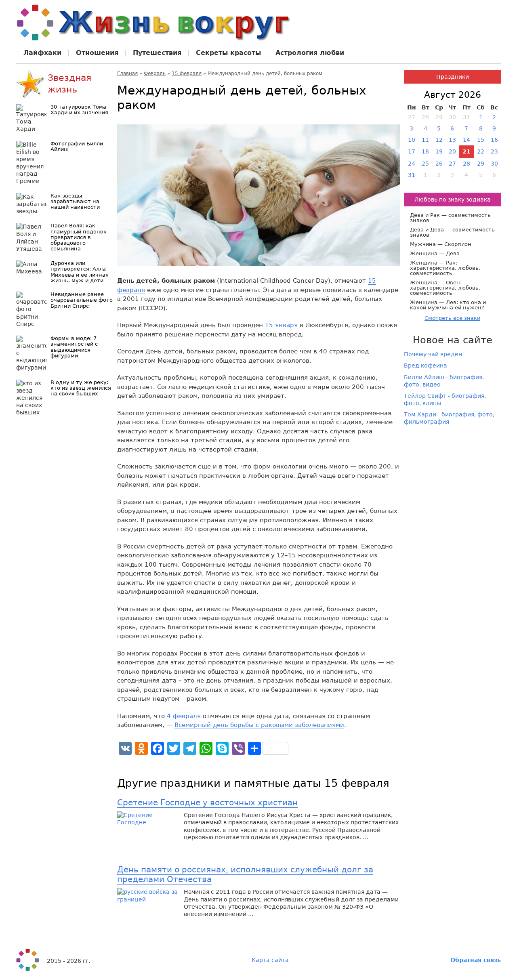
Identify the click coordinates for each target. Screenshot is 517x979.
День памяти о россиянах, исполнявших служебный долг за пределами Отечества (245, 874)
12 (439, 140)
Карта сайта (270, 960)
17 (411, 151)
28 (466, 163)
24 (411, 163)
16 (494, 140)
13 (452, 140)
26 (439, 163)
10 (411, 140)
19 (439, 151)
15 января (281, 325)
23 (494, 151)
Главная (127, 73)
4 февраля (184, 716)
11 (425, 140)
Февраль (155, 73)
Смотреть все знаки (452, 318)
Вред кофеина (425, 365)
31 (411, 175)
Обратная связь (475, 960)
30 (494, 163)
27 (452, 163)
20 (452, 151)
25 (425, 163)
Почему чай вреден (433, 354)
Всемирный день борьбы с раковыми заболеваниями (259, 725)
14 (466, 140)
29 (480, 163)
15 (480, 140)
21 (466, 151)
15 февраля (187, 73)
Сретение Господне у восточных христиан (207, 802)
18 (425, 151)
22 (480, 151)
